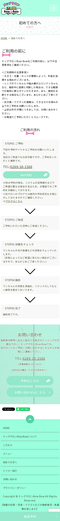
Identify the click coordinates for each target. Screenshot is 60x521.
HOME (4, 38)
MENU (54, 8)
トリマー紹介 (10, 470)
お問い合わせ (10, 479)
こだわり (7, 445)
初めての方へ (10, 462)
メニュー (7, 453)
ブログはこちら (13, 201)
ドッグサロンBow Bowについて (20, 436)
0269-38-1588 (21, 166)
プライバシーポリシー (14, 487)
